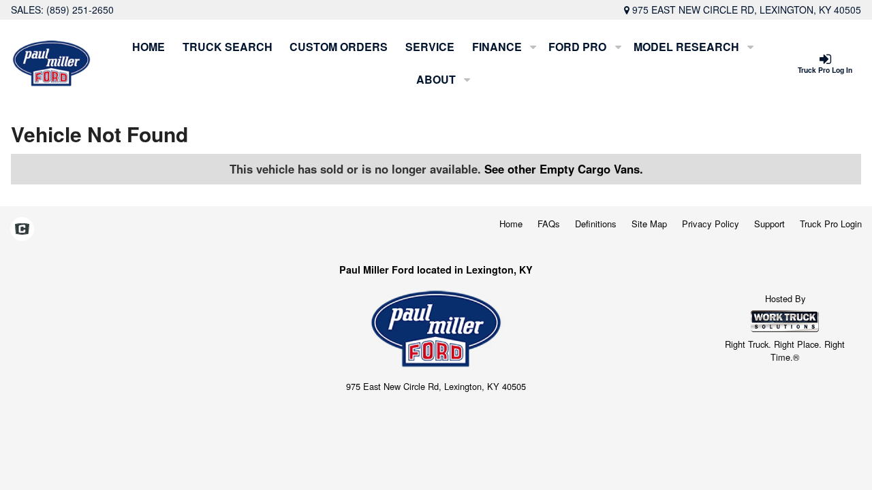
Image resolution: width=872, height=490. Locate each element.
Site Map (649, 223)
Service (429, 46)
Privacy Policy (710, 223)
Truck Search (227, 46)
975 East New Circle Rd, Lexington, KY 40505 (746, 9)
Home (148, 46)
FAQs (549, 223)
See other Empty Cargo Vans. (563, 169)
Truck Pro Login (831, 223)
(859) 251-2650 (80, 9)
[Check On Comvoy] (22, 230)
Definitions (596, 223)
